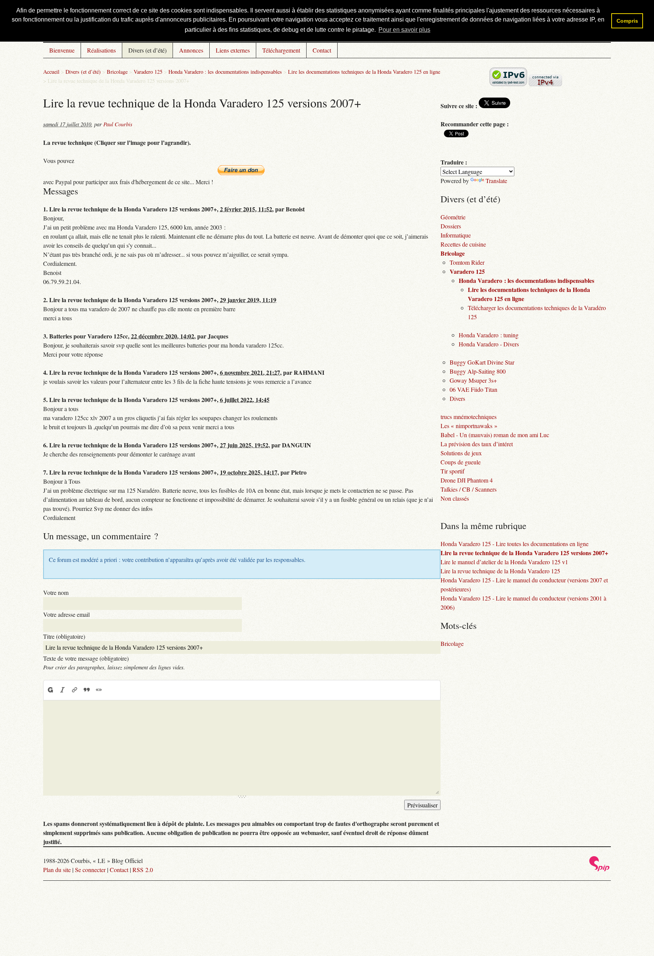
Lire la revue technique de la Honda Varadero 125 (500, 571)
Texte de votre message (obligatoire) (86, 658)
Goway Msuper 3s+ (473, 380)
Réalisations (101, 50)
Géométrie (453, 217)
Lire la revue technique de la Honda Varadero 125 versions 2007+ (524, 552)
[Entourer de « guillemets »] (99, 689)
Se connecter (90, 870)
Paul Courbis (117, 124)
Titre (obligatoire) (64, 636)
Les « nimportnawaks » (469, 426)
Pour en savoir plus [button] (404, 29)
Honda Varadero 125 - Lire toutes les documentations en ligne (515, 544)
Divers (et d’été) (147, 50)
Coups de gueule (461, 462)
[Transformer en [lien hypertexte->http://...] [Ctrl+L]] (75, 689)
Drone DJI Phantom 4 (467, 480)
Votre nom (56, 592)
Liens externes (233, 50)
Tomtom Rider (467, 262)
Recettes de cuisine (463, 244)
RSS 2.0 (142, 870)
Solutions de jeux (461, 453)
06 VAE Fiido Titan (473, 389)
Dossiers (451, 226)
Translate (496, 181)
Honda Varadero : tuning (489, 335)
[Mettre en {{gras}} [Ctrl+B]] (50, 689)
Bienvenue (62, 50)
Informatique (456, 235)
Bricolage (117, 71)
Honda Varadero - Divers (489, 344)
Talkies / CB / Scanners (469, 489)
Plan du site (57, 870)
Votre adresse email (66, 614)
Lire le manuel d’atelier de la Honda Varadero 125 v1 (504, 562)
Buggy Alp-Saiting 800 (478, 371)
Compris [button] (627, 21)
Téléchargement (281, 50)
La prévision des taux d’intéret (477, 444)
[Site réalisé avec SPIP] (599, 869)
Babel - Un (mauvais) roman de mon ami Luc (495, 435)
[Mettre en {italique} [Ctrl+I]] (62, 689)
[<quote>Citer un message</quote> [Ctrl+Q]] (87, 689)
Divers (457, 398)
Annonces (191, 50)
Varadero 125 (148, 71)
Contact (322, 50)
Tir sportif (452, 471)
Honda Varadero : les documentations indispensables (225, 71)
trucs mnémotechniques (469, 417)
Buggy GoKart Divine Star (482, 362)
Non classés (455, 498)
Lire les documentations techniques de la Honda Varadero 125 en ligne (364, 71)
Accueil (51, 71)
